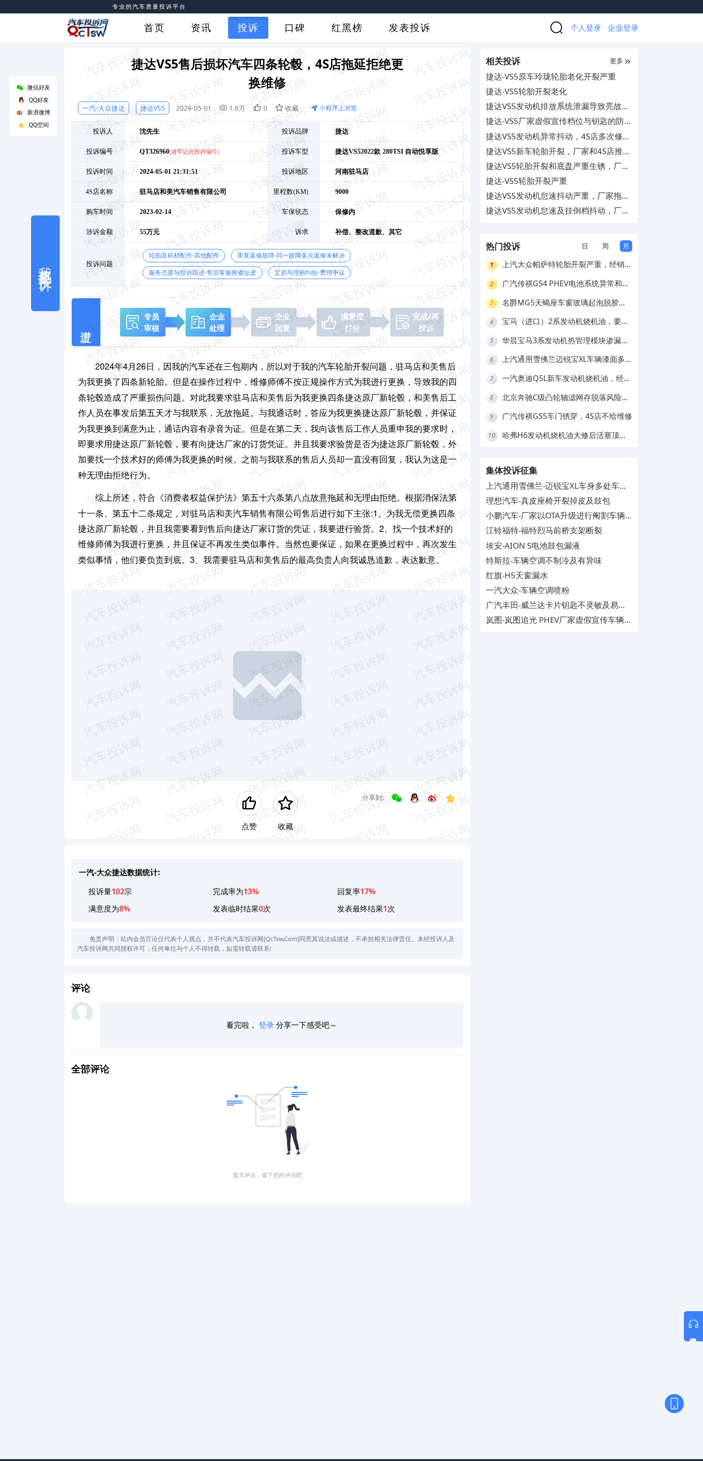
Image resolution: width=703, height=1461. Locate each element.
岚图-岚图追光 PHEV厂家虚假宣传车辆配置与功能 (559, 621)
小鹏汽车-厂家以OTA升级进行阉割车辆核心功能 (555, 516)
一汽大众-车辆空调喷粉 (528, 590)
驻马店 (359, 171)
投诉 (248, 27)
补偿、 (345, 232)
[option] (267, 685)
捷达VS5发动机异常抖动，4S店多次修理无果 (558, 137)
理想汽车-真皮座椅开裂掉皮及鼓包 (548, 500)
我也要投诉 (45, 263)
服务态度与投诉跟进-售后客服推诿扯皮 (202, 272)
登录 (266, 1025)
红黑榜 (347, 27)
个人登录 (586, 27)
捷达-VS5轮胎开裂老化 (526, 91)
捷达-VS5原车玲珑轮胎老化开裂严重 (551, 76)
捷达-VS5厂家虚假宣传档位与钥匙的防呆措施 (559, 121)
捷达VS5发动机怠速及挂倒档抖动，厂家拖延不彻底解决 (558, 211)
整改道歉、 (372, 232)
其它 (395, 232)
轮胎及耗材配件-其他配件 (184, 255)
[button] (84, 771)
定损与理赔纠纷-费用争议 (310, 272)
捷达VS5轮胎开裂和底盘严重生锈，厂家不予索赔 (558, 166)
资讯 (201, 27)
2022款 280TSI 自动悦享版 (400, 151)
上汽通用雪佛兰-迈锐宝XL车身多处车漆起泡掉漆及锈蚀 (556, 486)
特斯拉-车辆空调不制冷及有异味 (544, 560)
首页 (154, 27)
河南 (342, 171)
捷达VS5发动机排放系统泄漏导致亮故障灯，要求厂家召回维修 (558, 106)
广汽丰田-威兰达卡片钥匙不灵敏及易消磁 (556, 606)
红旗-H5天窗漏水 (517, 575)
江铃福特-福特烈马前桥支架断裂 (544, 530)
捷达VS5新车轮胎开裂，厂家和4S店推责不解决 (558, 151)
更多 (616, 60)
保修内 (345, 211)
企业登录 (623, 27)
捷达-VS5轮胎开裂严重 (526, 180)
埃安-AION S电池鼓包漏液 (533, 545)
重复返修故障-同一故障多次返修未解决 (291, 255)
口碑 (295, 27)
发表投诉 (410, 27)
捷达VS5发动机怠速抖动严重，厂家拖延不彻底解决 (558, 196)
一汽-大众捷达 (103, 107)
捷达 (342, 131)
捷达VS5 (152, 107)
